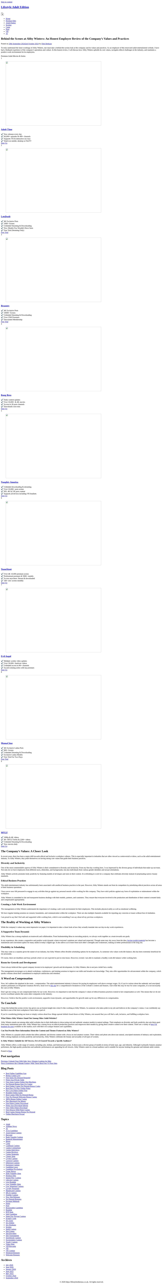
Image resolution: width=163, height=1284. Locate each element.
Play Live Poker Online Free (16, 1091)
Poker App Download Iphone (17, 1106)
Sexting (8, 25)
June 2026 (9, 1267)
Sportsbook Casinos (13, 1238)
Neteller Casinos (12, 1195)
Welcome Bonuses (13, 1255)
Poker (8, 1203)
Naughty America (9, 482)
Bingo (8, 1141)
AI (7, 34)
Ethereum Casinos (12, 1163)
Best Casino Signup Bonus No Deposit (20, 1112)
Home (8, 19)
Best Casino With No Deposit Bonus (19, 1095)
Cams (8, 27)
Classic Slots (10, 1156)
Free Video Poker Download (16, 1108)
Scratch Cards (11, 1218)
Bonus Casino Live (13, 1076)
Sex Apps (9, 1221)
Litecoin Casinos (12, 1180)
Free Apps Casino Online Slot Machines (21, 1082)
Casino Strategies (12, 1154)
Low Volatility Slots (13, 1184)
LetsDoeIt (5, 216)
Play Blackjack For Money (16, 1101)
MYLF (4, 832)
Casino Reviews (12, 1152)
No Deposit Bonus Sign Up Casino (19, 1084)
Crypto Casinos (11, 1159)
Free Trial (4, 232)
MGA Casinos (11, 1193)
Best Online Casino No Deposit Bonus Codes (23, 1086)
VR (7, 31)
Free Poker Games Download (17, 1103)
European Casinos (12, 1165)
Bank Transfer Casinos (14, 1137)
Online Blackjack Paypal (15, 1114)
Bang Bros (6, 395)
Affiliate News (11, 1126)
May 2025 (9, 1274)
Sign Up (4, 143)
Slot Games (10, 1231)
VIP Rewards (11, 1246)
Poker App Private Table (15, 1080)
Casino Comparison (13, 1148)
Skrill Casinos (11, 1229)
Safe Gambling (11, 1214)
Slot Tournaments (12, 1236)
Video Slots (10, 1244)
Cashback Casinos (13, 1146)
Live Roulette (11, 1182)
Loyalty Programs (12, 1188)
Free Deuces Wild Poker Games (18, 1110)
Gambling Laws (12, 1167)
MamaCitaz (7, 743)
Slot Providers (11, 1233)
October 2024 (11, 1276)
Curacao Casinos (12, 1161)
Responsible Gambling (14, 1208)
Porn (7, 29)
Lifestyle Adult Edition (15, 7)
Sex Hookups (11, 1225)
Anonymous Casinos (13, 1133)
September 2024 (12, 1278)
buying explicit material (136, 940)
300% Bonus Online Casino (16, 1099)
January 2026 (11, 1269)
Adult (8, 1124)
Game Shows (11, 1171)
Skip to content (6, 2)
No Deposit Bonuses (13, 1199)
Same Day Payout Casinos (16, 1216)
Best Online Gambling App (16, 1073)
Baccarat (9, 1135)
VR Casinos (10, 1251)
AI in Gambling (12, 1131)
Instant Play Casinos (13, 1178)
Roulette (9, 1210)
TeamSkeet (6, 569)
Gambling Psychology (14, 1169)
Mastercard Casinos (13, 1191)
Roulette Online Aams (14, 1093)
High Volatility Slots (13, 1173)
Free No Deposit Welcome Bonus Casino (21, 1097)
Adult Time (6, 129)
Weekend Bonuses (13, 1253)
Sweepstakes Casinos (14, 1240)
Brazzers (5, 306)
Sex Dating (10, 1223)
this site (53, 986)
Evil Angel (6, 656)
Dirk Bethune (47, 44)
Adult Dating (11, 23)
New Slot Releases (13, 1197)
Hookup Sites (11, 21)
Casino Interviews (12, 1150)
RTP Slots (9, 1212)
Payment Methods (12, 1201)
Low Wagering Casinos (15, 1186)
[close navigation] (2, 14)
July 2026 (9, 1265)
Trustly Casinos (11, 1242)
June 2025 (9, 1271)
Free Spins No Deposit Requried (18, 1078)
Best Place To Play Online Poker (18, 1088)
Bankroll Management (14, 1139)
